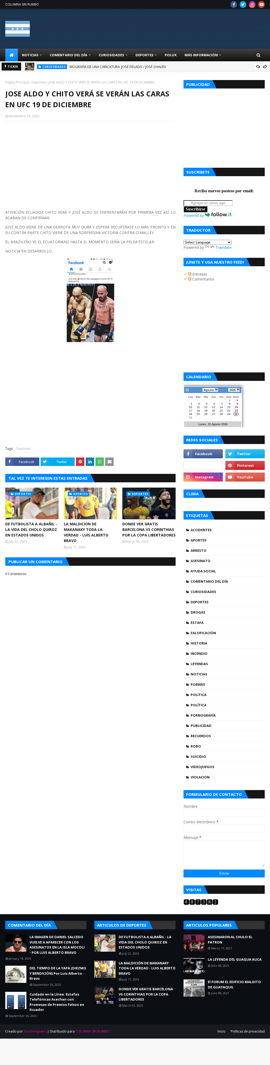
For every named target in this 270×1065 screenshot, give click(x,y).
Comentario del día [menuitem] (68, 55)
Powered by (194, 215)
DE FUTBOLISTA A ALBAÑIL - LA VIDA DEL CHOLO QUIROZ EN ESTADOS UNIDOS (31, 529)
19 (206, 410)
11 (198, 407)
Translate (223, 247)
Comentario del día (209, 581)
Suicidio (198, 756)
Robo (196, 746)
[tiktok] (203, 465)
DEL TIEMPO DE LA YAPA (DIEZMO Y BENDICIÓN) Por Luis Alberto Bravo (58, 973)
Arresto (198, 550)
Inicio (221, 1031)
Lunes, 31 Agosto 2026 (213, 424)
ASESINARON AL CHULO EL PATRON (230, 940)
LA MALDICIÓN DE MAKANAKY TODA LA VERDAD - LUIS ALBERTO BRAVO (86, 532)
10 (190, 407)
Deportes (39, 82)
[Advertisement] (90, 163)
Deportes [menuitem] (144, 55)
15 (228, 407)
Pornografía (203, 715)
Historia (199, 643)
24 (190, 414)
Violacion (200, 777)
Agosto (209, 389)
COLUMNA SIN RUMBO (22, 4)
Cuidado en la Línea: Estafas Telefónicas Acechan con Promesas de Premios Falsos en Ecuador (57, 1002)
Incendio (199, 653)
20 (213, 410)
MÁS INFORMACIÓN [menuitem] (201, 55)
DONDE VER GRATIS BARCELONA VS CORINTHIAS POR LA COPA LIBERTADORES (149, 529)
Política (198, 705)
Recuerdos (201, 736)
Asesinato (200, 560)
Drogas (198, 612)
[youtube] (261, 4)
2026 (233, 389)
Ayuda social (203, 571)
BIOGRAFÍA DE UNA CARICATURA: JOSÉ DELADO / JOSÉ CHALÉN (118, 66)
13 (213, 407)
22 (228, 410)
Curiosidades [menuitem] (111, 55)
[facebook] (233, 4)
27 (213, 414)
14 (221, 407)
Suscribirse (195, 209)
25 (198, 414)
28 (221, 414)
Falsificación (203, 632)
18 (198, 410)
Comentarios (202, 279)
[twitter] (243, 4)
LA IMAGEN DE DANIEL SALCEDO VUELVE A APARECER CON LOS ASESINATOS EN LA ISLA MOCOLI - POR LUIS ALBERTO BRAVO (57, 945)
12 (206, 407)
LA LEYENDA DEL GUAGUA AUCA (235, 959)
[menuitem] (11, 55)
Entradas (199, 274)
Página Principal (17, 82)
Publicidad (201, 725)
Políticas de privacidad (248, 1031)
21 (221, 410)
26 (206, 414)
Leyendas (199, 663)
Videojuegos (202, 766)
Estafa (197, 622)
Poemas (198, 684)
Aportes (198, 540)
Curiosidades (203, 591)
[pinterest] (245, 465)
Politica (198, 694)
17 (190, 410)
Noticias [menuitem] (30, 55)
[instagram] (252, 4)
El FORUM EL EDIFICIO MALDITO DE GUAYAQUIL (234, 984)
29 (228, 414)
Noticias (199, 674)
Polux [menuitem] (171, 55)
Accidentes (201, 529)
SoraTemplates (35, 1031)
